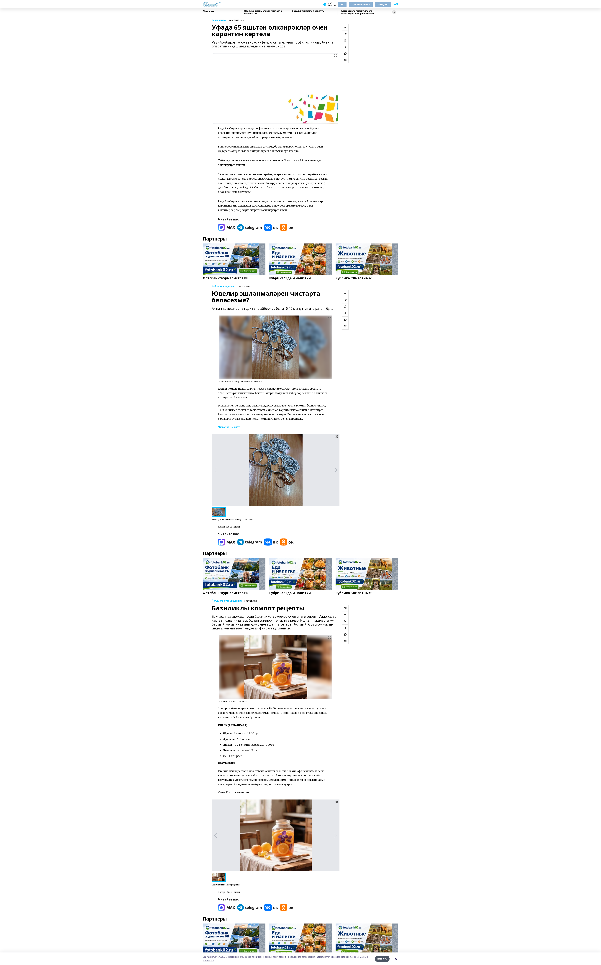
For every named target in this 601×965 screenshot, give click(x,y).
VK (342, 4)
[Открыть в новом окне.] (226, 227)
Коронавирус (219, 20)
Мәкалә (208, 11)
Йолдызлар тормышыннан (227, 601)
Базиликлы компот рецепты (308, 11)
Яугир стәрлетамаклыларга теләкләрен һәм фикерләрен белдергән (357, 12)
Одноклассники (361, 4)
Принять (382, 958)
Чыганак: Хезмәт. (229, 427)
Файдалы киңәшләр (223, 286)
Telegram (383, 4)
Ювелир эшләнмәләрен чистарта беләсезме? (263, 12)
